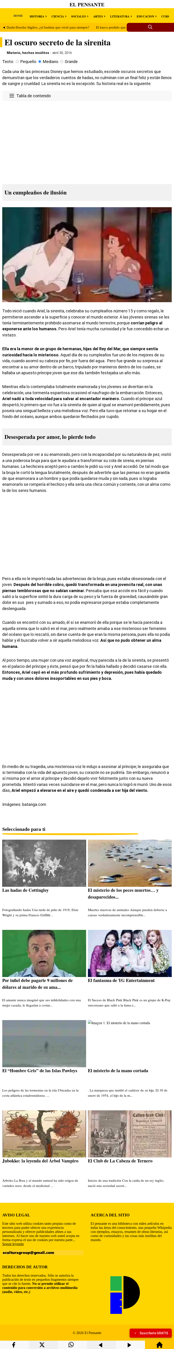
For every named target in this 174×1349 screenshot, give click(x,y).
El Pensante (87, 4)
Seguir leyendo (13, 1244)
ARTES (98, 16)
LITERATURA (119, 16)
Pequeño (28, 61)
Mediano (50, 61)
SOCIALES (78, 16)
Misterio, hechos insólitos (28, 53)
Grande (71, 61)
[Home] (159, 1347)
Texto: (8, 61)
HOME (18, 15)
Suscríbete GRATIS (154, 1333)
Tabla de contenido (33, 96)
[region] (87, 141)
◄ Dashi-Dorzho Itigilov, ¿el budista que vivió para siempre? (45, 27)
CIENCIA (57, 16)
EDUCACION (145, 16)
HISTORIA (37, 16)
